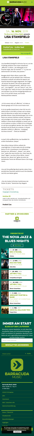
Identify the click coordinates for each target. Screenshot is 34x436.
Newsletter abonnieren (17, 345)
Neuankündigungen (8, 419)
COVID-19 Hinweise (7, 392)
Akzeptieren (17, 432)
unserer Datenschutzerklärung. (19, 430)
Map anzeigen (25, 53)
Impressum (5, 399)
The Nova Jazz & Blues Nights (14, 34)
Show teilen (29, 11)
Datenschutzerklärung (8, 406)
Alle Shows (18, 245)
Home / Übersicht (7, 412)
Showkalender (6, 416)
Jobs (3, 396)
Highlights (5, 422)
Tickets (27, 42)
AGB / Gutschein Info (8, 402)
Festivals (5, 426)
